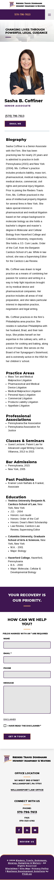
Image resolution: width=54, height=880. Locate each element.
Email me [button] (15, 123)
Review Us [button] (27, 841)
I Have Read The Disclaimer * (24, 726)
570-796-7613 (22, 14)
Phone (7, 668)
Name (6, 638)
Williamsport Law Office (27, 789)
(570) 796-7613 (14, 115)
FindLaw (27, 874)
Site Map (25, 868)
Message (8, 683)
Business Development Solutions (26, 871)
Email (7, 653)
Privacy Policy (40, 868)
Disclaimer (9, 719)
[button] (49, 14)
